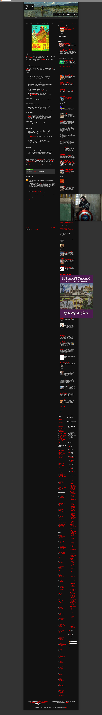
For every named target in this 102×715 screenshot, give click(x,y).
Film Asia (60, 504)
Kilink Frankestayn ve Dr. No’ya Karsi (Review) (66, 90)
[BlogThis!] (40, 171)
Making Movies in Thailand (62, 467)
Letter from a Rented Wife (63, 393)
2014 (70, 449)
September (72, 461)
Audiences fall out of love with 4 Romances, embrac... (73, 604)
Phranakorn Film (62, 474)
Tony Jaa (60, 681)
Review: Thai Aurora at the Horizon (69, 60)
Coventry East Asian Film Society (65, 82)
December (72, 457)
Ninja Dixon (62, 243)
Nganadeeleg (61, 546)
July (71, 464)
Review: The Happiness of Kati (72, 574)
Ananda (60, 567)
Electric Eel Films (62, 453)
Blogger (66, 707)
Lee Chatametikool (62, 625)
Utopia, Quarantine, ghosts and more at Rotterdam (72, 521)
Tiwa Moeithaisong (62, 680)
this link (41, 183)
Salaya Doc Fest (62, 439)
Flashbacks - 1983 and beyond (68, 259)
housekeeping (61, 614)
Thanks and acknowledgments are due (73, 538)
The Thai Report (62, 552)
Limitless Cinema (63, 335)
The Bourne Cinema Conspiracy (62, 522)
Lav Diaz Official (62, 511)
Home (26, 17)
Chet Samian (43, 59)
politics (60, 650)
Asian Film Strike (62, 154)
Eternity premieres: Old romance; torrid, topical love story (69, 44)
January (71, 472)
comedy (60, 592)
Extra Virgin (61, 454)
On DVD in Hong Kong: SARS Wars (72, 627)
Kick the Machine (62, 465)
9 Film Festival (61, 418)
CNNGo (60, 535)
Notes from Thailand (62, 547)
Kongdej (60, 623)
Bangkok (60, 575)
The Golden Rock (62, 524)
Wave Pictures (61, 690)
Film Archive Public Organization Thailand (62, 457)
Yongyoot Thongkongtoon (61, 695)
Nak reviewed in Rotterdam (72, 484)
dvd (60, 599)
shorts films (61, 669)
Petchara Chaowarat (62, 644)
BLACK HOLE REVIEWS (64, 258)
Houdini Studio (61, 464)
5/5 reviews (61, 563)
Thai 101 (61, 398)
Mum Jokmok (61, 632)
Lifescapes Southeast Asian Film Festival (62, 436)
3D (59, 561)
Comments (71, 643)
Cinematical (61, 498)
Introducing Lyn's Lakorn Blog (65, 377)
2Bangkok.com (61, 534)
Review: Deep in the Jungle (72, 624)
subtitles (60, 674)
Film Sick (60, 505)
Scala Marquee (61, 21)
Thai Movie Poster (62, 484)
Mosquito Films (61, 630)
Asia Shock (62, 237)
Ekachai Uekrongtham (61, 602)
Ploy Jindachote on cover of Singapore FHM (73, 622)
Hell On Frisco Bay (63, 105)
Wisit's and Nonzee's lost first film (72, 593)
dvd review (61, 600)
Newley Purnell (62, 341)
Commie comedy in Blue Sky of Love (72, 564)
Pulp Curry (61, 516)
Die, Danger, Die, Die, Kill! (64, 160)
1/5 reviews (61, 557)
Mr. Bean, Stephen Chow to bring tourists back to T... (73, 499)
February (71, 471)
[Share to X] (41, 171)
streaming (61, 672)
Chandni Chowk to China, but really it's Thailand (73, 517)
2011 (70, 453)
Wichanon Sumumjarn (61, 692)
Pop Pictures (61, 475)
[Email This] (39, 171)
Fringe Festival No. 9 (29, 62)
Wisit (60, 693)
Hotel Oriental (61, 508)
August (71, 463)
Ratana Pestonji (61, 657)
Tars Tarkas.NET (62, 89)
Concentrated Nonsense (61, 500)
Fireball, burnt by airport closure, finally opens (73, 481)
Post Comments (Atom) (34, 229)
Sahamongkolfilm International (62, 478)
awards (60, 574)
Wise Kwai (30, 179)
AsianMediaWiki (62, 496)
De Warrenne (61, 596)
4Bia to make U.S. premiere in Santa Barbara (73, 590)
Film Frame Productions (61, 459)
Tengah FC (61, 121)
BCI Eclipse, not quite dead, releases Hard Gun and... (72, 503)
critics (60, 594)
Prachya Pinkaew (62, 656)
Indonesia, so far (66, 385)
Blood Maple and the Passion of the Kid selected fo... (73, 612)
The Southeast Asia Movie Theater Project (67, 169)
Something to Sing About (64, 322)
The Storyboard (61, 525)
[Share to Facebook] (42, 171)
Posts (71, 641)
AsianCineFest (62, 96)
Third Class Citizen (62, 488)
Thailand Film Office (62, 487)
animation (61, 568)
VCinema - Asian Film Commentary (65, 132)
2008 (70, 630)
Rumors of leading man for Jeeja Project (73, 510)
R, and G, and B (61, 517)
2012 (70, 452)
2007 (70, 631)
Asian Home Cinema (62, 495)
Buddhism (61, 581)
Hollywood (61, 612)
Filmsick (61, 193)
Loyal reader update (67, 355)
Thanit (60, 678)
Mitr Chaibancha (62, 627)
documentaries (61, 598)
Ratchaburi (30, 57)
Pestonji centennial (40, 159)
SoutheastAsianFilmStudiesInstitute (66, 274)
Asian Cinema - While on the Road (65, 74)
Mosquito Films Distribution (61, 470)
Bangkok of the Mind (63, 354)
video (60, 687)
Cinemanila (61, 426)
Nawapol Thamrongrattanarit (62, 472)
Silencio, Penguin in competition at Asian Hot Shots (73, 581)
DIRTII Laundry (62, 411)
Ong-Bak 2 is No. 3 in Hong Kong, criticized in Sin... (73, 597)
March (71, 470)
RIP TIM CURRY (62, 336)
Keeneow (60, 542)
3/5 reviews (61, 560)
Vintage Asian (62, 392)
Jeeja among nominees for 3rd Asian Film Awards (72, 507)
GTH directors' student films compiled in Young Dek (72, 586)
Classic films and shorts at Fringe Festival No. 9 (73, 486)
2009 (70, 456)
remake (60, 660)
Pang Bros (61, 639)
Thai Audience (61, 481)
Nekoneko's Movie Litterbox (64, 228)
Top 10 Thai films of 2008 (72, 619)
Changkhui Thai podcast (67, 399)
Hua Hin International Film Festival (62, 434)
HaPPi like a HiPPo (62, 540)
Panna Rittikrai (61, 640)
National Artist (50, 114)
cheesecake (61, 586)
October (71, 460)
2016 (70, 446)
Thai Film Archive (42, 17)
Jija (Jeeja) (61, 619)
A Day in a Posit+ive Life (32, 94)
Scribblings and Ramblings (61, 519)
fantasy (60, 603)
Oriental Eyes (61, 637)
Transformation (61, 685)
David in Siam (61, 537)
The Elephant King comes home (73, 584)
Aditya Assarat (61, 566)
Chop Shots (61, 425)
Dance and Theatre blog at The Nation (35, 164)
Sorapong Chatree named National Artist (73, 489)
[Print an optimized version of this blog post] (29, 170)
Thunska (60, 489)
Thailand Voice (61, 549)
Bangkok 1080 (61, 497)
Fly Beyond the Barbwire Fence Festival (61, 431)
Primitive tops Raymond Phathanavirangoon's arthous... (73, 526)
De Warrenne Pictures (61, 451)
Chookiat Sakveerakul (61, 589)
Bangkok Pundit (62, 406)
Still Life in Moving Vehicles (64, 362)
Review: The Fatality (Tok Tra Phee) (73, 543)
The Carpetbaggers (62, 127)
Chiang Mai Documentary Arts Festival (62, 423)
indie (60, 615)
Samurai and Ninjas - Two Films (69, 75)
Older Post (53, 227)
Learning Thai (61, 543)
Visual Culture (61, 529)
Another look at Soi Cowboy (73, 607)
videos (60, 689)
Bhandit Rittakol (61, 576)
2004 (70, 635)
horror (60, 613)
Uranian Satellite (62, 553)
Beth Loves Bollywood (63, 178)
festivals (60, 607)
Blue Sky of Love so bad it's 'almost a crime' (73, 492)
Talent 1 (60, 675)
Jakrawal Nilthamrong (42, 90)
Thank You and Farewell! (63, 133)
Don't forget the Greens (72, 553)
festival (60, 606)
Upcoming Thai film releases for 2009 (73, 571)
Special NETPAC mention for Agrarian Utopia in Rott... (73, 475)
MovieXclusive (61, 514)
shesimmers (62, 409)
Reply (30, 199)
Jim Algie (61, 347)
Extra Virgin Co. (68, 702)
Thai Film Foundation (62, 482)
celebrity (60, 582)
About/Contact (31, 17)
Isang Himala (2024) (67, 113)
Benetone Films (61, 447)
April (71, 468)
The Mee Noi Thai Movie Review (65, 250)
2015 (70, 448)
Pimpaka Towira (61, 646)
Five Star (60, 609)
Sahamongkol (61, 666)
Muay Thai (61, 631)
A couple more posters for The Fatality (73, 568)
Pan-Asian (61, 638)
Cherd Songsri (61, 587)
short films (61, 668)
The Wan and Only (62, 526)
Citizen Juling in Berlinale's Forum (72, 529)
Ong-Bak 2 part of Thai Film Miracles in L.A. (73, 532)
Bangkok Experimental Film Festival (62, 420)
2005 (70, 634)
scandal (60, 667)
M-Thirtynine (61, 626)
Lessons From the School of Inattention (66, 112)
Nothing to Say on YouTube (73, 535)
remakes (60, 661)
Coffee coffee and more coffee (65, 126)
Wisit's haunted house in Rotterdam (72, 495)
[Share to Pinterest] (43, 171)
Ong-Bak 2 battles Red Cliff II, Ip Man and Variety (73, 556)
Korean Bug (61, 510)
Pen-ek (60, 643)
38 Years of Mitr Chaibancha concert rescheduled (72, 514)
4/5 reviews (61, 562)
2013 (70, 450)
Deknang (60, 452)
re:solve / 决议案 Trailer (67, 267)
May (71, 467)
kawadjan (61, 384)
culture (60, 595)
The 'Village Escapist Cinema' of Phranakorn (72, 546)
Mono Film (61, 629)
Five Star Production (62, 462)
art (59, 573)
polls (60, 651)
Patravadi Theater (29, 56)
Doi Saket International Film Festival (62, 428)
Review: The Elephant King (72, 540)
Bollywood (61, 579)
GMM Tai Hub (61, 463)
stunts (60, 673)
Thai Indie (61, 483)
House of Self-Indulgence (64, 185)
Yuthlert (60, 696)
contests (60, 593)
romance (60, 663)
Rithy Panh (61, 662)
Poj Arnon (60, 649)
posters (60, 654)
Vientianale (61, 440)
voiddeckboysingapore (63, 120)
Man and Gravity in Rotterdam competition (73, 600)
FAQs (36, 17)
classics (60, 590)
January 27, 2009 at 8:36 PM (38, 179)
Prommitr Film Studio (62, 476)
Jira (60, 620)
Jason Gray (61, 509)
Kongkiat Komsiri (62, 624)
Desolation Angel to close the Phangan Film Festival (72, 577)
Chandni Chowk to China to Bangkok (73, 561)
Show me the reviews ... (72, 423)
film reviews (61, 608)
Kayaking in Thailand (62, 541)
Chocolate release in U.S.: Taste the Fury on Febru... (73, 550)
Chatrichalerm (61, 585)
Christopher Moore (62, 536)
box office (60, 580)
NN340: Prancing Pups (63, 342)
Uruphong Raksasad (62, 686)
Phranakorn (61, 645)
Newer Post (28, 227)
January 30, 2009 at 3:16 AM (37, 191)
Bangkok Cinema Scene (64, 27)
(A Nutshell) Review (63, 266)
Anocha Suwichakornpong (62, 570)
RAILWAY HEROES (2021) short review (65, 155)
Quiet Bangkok (61, 548)
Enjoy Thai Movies (62, 503)
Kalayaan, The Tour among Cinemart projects (72, 616)
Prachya (60, 655)
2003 (70, 637)
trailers (60, 684)
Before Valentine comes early (72, 478)
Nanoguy (60, 515)
